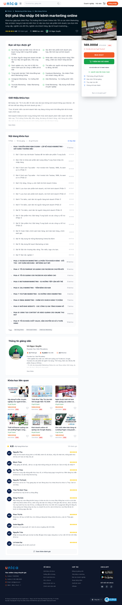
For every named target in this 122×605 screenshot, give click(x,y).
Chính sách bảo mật (49, 586)
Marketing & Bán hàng (23, 11)
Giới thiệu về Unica (49, 571)
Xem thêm (11, 125)
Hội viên (99, 3)
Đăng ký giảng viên (77, 571)
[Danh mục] (20, 3)
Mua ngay (99, 55)
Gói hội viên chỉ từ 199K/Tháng (99, 67)
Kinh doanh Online (32, 329)
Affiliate (74, 586)
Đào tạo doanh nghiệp (78, 577)
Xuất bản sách (76, 583)
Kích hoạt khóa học (49, 577)
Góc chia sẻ (47, 580)
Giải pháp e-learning (78, 574)
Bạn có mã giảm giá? (99, 93)
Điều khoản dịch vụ (49, 583)
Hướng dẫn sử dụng (49, 574)
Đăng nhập (112, 3)
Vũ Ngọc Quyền (55, 31)
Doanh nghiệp (89, 3)
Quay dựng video (77, 580)
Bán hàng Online (41, 11)
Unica (9, 11)
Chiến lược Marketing (46, 329)
